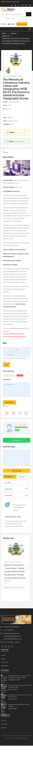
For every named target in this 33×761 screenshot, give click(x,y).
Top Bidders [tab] (21, 476)
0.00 (26, 489)
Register (12, 24)
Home (4, 33)
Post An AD (22, 24)
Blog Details (6, 36)
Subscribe (16, 1)
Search (3, 1)
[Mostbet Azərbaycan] (16, 742)
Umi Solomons (11, 738)
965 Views (9, 590)
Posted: (5, 102)
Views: (5, 105)
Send (6, 365)
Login (5, 24)
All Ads (3, 655)
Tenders (19, 76)
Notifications (5, 666)
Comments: (7, 379)
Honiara (16, 505)
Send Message (16, 470)
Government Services (9, 76)
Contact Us (4, 724)
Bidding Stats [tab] (8, 476)
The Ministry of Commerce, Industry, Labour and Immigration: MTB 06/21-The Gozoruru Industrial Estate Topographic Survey (16, 41)
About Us (9, 1)
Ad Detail (14, 33)
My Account (4, 662)
